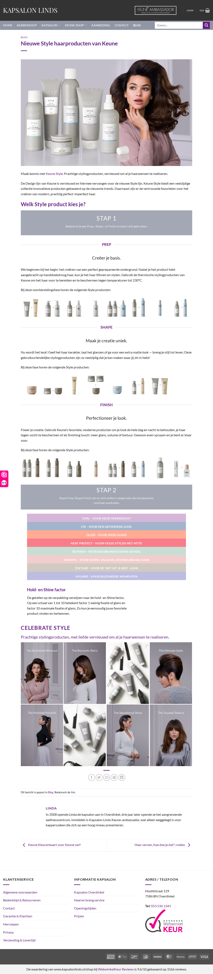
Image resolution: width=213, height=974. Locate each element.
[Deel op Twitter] (99, 777)
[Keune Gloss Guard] (31, 385)
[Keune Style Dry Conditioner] (160, 467)
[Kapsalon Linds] (30, 10)
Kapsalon (49, 25)
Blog (137, 25)
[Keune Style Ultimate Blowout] (53, 307)
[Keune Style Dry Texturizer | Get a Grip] (138, 467)
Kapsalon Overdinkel (89, 892)
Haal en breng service (89, 900)
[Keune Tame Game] (95, 307)
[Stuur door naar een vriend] (106, 777)
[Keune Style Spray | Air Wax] (138, 385)
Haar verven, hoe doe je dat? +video (160, 845)
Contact (122, 25)
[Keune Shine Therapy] (95, 467)
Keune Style (54, 174)
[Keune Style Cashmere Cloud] (160, 307)
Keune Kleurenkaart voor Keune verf (53, 845)
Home (7, 25)
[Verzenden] (206, 25)
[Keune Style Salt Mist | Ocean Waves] (117, 307)
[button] (190, 10)
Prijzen (79, 916)
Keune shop (74, 25)
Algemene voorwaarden (20, 892)
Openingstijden (85, 908)
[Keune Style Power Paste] (74, 385)
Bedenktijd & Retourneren (22, 900)
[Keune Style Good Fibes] (117, 385)
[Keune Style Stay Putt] (53, 385)
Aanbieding (100, 25)
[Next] (183, 309)
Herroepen (11, 924)
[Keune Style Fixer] (53, 467)
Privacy (8, 932)
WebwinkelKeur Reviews (116, 969)
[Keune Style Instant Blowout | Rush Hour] (74, 307)
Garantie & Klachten (17, 916)
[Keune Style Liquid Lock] (74, 467)
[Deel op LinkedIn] (121, 777)
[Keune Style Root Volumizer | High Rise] (138, 307)
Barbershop (27, 25)
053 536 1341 (161, 906)
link (73, 792)
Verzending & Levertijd (19, 940)
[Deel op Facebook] (91, 777)
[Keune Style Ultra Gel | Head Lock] (160, 385)
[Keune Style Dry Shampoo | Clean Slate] (117, 467)
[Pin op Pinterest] (114, 777)
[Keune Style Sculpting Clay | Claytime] (95, 385)
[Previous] (29, 309)
